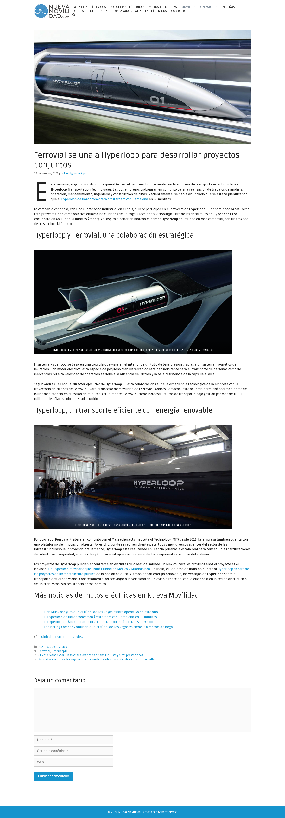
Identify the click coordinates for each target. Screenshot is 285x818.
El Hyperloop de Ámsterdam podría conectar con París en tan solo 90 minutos (102, 622)
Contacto (178, 11)
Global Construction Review (62, 637)
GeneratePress (167, 812)
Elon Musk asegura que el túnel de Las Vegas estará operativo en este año (101, 612)
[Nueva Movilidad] (52, 11)
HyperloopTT (59, 651)
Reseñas (228, 7)
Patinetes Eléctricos (89, 7)
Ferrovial (44, 651)
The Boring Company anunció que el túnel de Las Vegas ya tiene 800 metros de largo (108, 627)
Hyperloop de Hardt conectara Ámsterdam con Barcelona (104, 199)
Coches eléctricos (87, 11)
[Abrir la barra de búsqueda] (74, 15)
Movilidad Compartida (199, 7)
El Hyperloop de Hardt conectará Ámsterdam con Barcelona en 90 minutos (100, 617)
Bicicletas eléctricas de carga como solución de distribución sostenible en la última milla (96, 659)
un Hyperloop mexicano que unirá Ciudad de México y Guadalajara (99, 569)
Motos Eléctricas (163, 7)
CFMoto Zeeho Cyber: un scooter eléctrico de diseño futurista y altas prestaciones (90, 655)
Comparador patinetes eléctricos (139, 11)
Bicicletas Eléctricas (127, 7)
